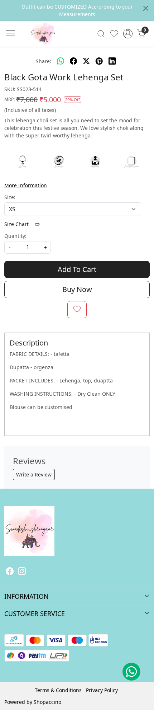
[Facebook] (9, 572)
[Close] (146, 8)
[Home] (53, 44)
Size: (9, 197)
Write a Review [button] (34, 474)
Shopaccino (47, 702)
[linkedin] (112, 61)
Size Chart (17, 224)
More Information (25, 185)
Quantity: (15, 235)
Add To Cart (77, 269)
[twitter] (86, 61)
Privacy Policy (102, 690)
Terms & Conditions (58, 690)
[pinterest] (99, 61)
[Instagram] (21, 572)
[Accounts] (128, 33)
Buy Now (77, 289)
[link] (101, 33)
